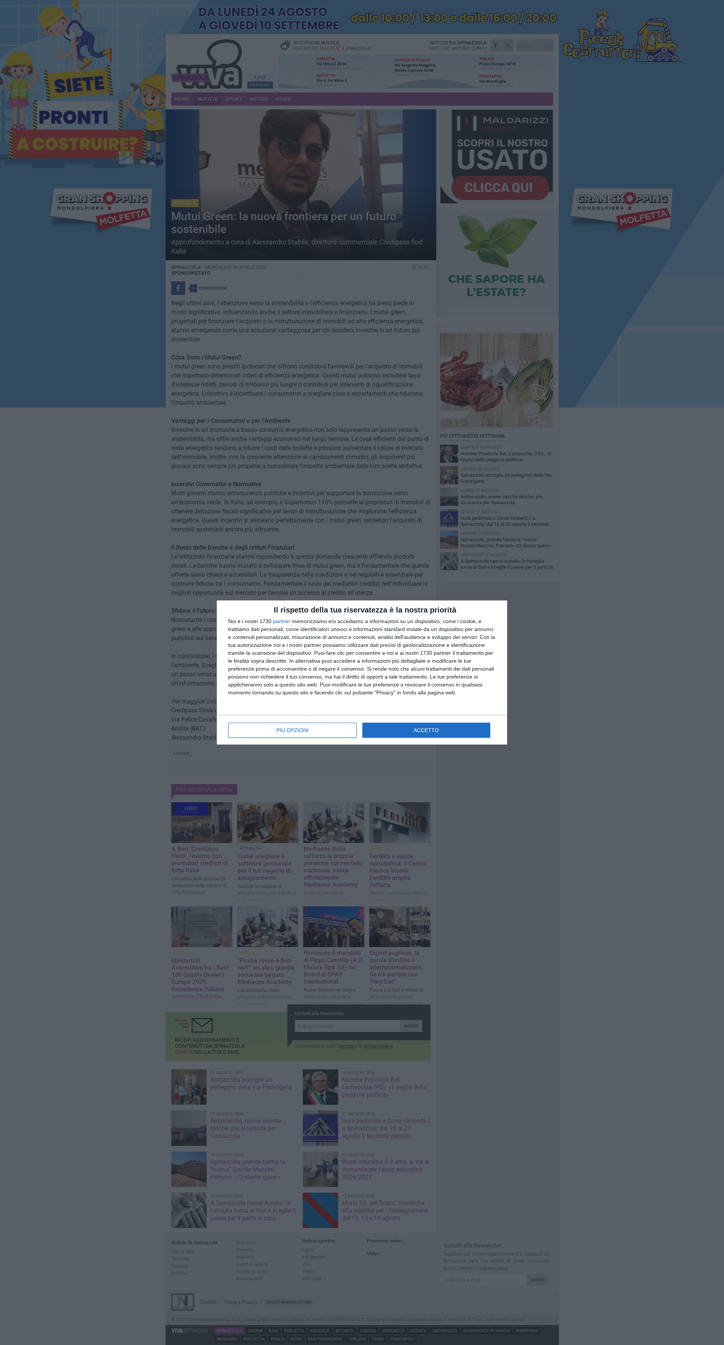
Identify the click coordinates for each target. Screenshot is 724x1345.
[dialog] (362, 672)
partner (281, 621)
